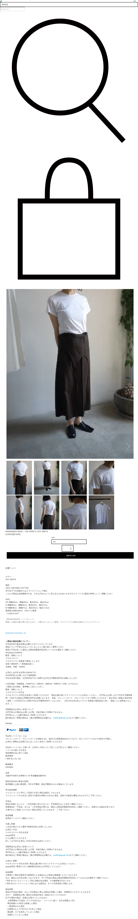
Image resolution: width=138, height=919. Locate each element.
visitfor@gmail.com (61, 718)
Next (129, 446)
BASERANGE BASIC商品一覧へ (16, 633)
